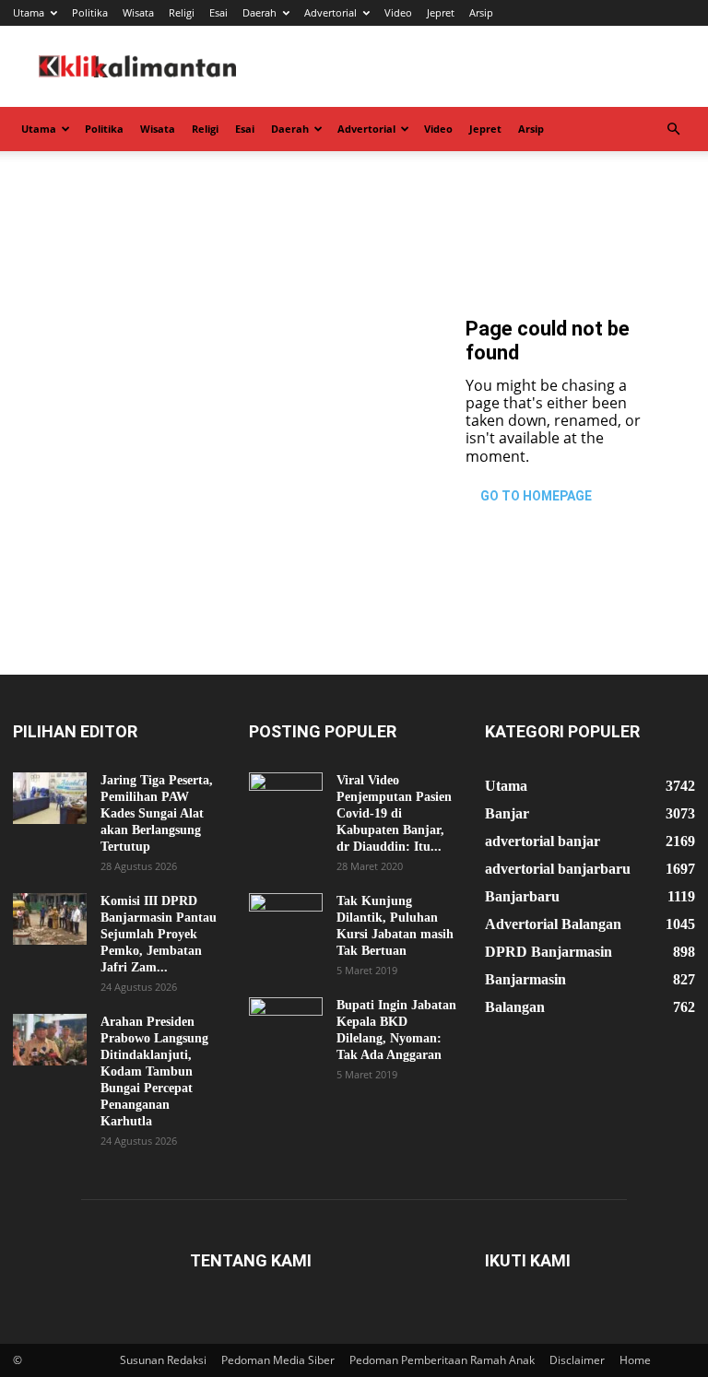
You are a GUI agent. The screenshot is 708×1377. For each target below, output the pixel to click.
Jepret (440, 12)
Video (398, 12)
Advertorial (330, 12)
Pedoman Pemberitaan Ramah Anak (442, 1360)
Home (635, 1360)
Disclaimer (577, 1360)
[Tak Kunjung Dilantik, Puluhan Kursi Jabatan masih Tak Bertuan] (286, 919)
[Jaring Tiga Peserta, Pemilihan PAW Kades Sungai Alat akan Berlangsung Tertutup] (50, 798)
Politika (90, 12)
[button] (673, 129)
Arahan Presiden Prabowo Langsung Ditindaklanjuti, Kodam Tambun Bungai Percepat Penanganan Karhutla (154, 1071)
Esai (218, 12)
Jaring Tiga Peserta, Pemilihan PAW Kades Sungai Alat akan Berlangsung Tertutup (156, 813)
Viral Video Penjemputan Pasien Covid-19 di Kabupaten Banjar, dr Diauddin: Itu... (394, 813)
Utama (28, 12)
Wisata (138, 12)
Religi (182, 12)
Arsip (481, 12)
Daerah (259, 12)
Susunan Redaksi (163, 1360)
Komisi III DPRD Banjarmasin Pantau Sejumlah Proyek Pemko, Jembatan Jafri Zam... (158, 934)
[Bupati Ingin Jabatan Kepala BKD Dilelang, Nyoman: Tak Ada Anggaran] (286, 1023)
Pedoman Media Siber (278, 1360)
